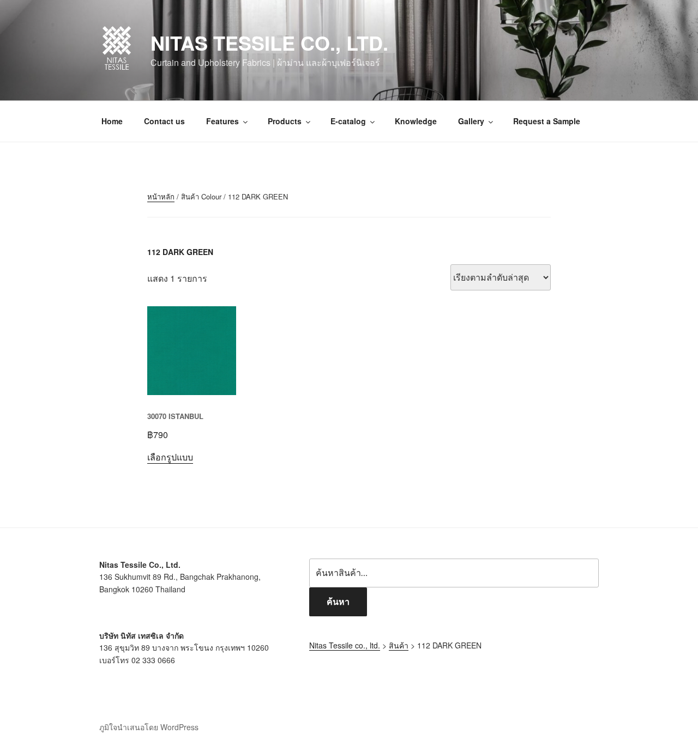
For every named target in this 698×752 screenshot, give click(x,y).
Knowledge (416, 121)
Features (222, 121)
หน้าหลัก (160, 196)
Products (285, 121)
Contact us (164, 121)
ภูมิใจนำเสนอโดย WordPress (148, 726)
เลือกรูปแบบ (170, 457)
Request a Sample (546, 121)
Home (112, 121)
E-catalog (348, 121)
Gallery (471, 121)
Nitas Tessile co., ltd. (269, 42)
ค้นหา (338, 601)
